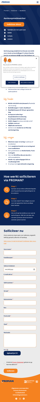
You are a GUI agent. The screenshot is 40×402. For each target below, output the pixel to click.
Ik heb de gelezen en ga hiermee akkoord (19, 363)
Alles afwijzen (12, 82)
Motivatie (7, 333)
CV (5, 350)
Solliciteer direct (14, 24)
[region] (20, 71)
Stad (6, 324)
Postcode (7, 316)
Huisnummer (8, 299)
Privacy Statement (18, 362)
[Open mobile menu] (37, 2)
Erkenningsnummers (20, 395)
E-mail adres (8, 274)
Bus (5, 308)
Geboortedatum (9, 266)
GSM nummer (8, 283)
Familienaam (8, 257)
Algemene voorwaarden (20, 388)
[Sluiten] (36, 58)
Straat (6, 291)
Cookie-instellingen (19, 77)
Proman (6, 11)
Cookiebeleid (20, 393)
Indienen (10, 370)
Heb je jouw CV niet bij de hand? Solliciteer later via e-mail (20, 242)
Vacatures (14, 11)
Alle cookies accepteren (27, 82)
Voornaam (8, 249)
